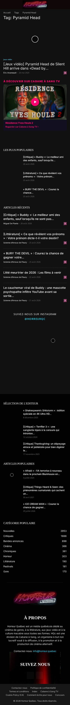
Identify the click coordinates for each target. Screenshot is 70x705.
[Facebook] (30, 675)
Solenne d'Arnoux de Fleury (15, 243)
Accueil (7, 12)
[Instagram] (39, 675)
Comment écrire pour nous (39, 695)
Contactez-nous (19, 688)
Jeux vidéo (7, 59)
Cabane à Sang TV (49, 691)
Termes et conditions (19, 691)
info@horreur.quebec (44, 651)
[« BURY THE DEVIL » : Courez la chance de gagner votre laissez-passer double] (11, 193)
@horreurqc (35, 319)
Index (34, 691)
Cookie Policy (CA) (15, 695)
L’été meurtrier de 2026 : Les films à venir (32, 272)
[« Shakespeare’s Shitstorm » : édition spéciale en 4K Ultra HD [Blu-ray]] (11, 415)
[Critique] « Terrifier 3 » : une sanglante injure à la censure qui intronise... (41, 430)
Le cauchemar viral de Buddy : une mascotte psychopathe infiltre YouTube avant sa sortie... (34, 292)
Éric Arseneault (9, 73)
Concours (59, 695)
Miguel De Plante (10, 223)
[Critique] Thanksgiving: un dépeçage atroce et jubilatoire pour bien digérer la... (44, 447)
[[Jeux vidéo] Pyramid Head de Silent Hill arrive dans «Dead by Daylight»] (35, 39)
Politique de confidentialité (43, 688)
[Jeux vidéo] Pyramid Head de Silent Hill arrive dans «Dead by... (34, 66)
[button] (5, 4)
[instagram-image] (17, 340)
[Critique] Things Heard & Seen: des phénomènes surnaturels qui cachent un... (44, 490)
